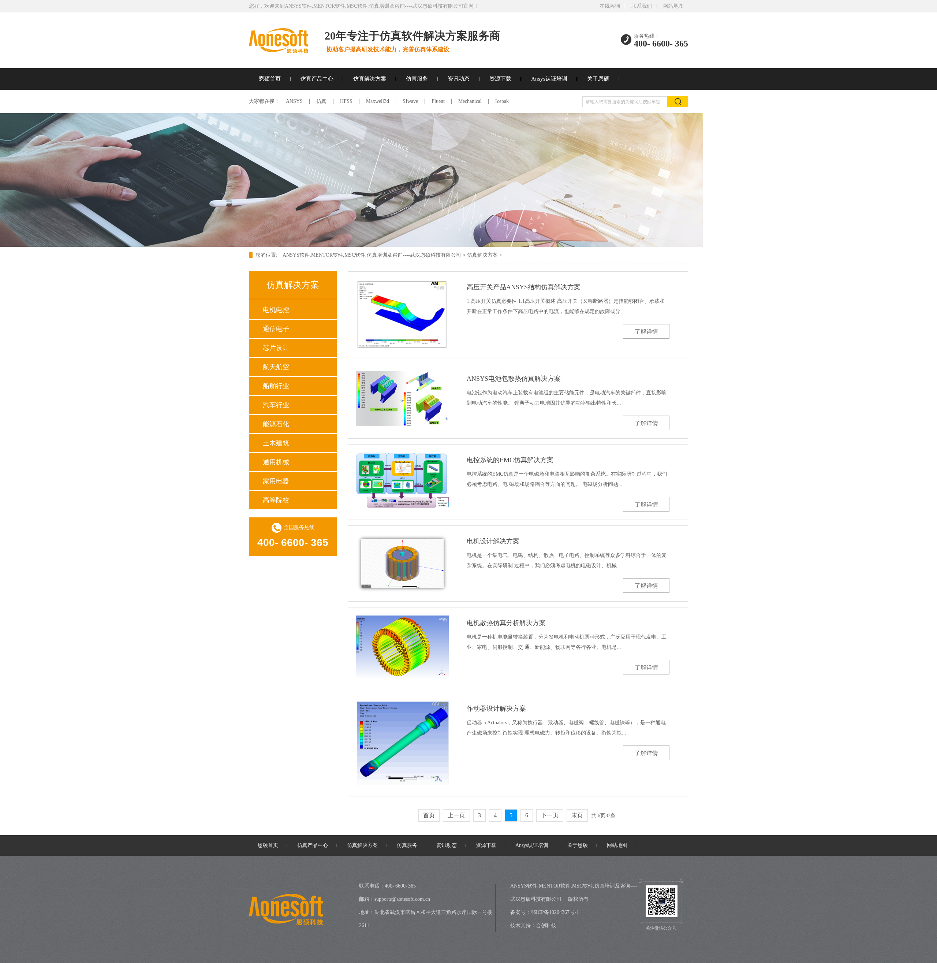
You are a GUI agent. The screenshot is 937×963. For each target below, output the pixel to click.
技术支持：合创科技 (533, 925)
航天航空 (276, 367)
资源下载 (500, 79)
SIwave (410, 101)
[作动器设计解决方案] (402, 744)
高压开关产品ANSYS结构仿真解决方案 (524, 287)
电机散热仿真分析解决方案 (506, 622)
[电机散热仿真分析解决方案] (402, 647)
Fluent (438, 101)
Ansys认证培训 (549, 79)
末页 (577, 815)
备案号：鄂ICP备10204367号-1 (544, 912)
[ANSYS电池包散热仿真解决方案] (402, 398)
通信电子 (276, 328)
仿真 (321, 101)
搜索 (677, 101)
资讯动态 (459, 79)
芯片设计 (276, 348)
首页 (429, 815)
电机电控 (276, 309)
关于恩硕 (598, 79)
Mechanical (470, 101)
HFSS (346, 101)
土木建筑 (276, 443)
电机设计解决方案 (493, 541)
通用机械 (276, 462)
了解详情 (646, 331)
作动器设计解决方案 (496, 708)
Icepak (502, 101)
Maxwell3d (377, 101)
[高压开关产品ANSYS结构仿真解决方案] (402, 314)
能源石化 (276, 424)
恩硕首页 (270, 79)
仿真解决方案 (369, 79)
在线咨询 (610, 6)
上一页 (456, 815)
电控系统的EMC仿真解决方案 (510, 460)
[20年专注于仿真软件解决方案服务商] (351, 245)
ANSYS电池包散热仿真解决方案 (514, 378)
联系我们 (641, 6)
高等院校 (276, 500)
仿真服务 (417, 79)
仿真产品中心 (316, 79)
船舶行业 (276, 386)
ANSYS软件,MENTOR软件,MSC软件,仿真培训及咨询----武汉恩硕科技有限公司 (372, 255)
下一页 (550, 815)
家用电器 (276, 481)
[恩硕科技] (283, 51)
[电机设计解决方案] (402, 564)
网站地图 (673, 6)
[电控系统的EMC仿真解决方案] (402, 480)
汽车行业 (276, 405)
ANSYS (294, 101)
